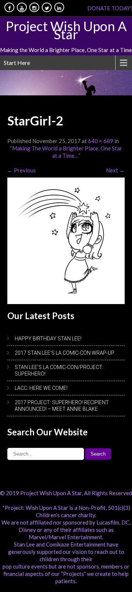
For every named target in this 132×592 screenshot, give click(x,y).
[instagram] (34, 7)
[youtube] (22, 7)
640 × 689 (100, 141)
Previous (21, 170)
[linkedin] (59, 7)
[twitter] (47, 7)
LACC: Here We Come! (41, 388)
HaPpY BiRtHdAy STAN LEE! (48, 338)
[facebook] (9, 7)
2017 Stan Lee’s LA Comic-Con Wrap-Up (64, 353)
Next (115, 170)
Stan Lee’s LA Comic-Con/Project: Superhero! (59, 370)
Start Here (17, 62)
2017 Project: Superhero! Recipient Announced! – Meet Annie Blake (62, 405)
